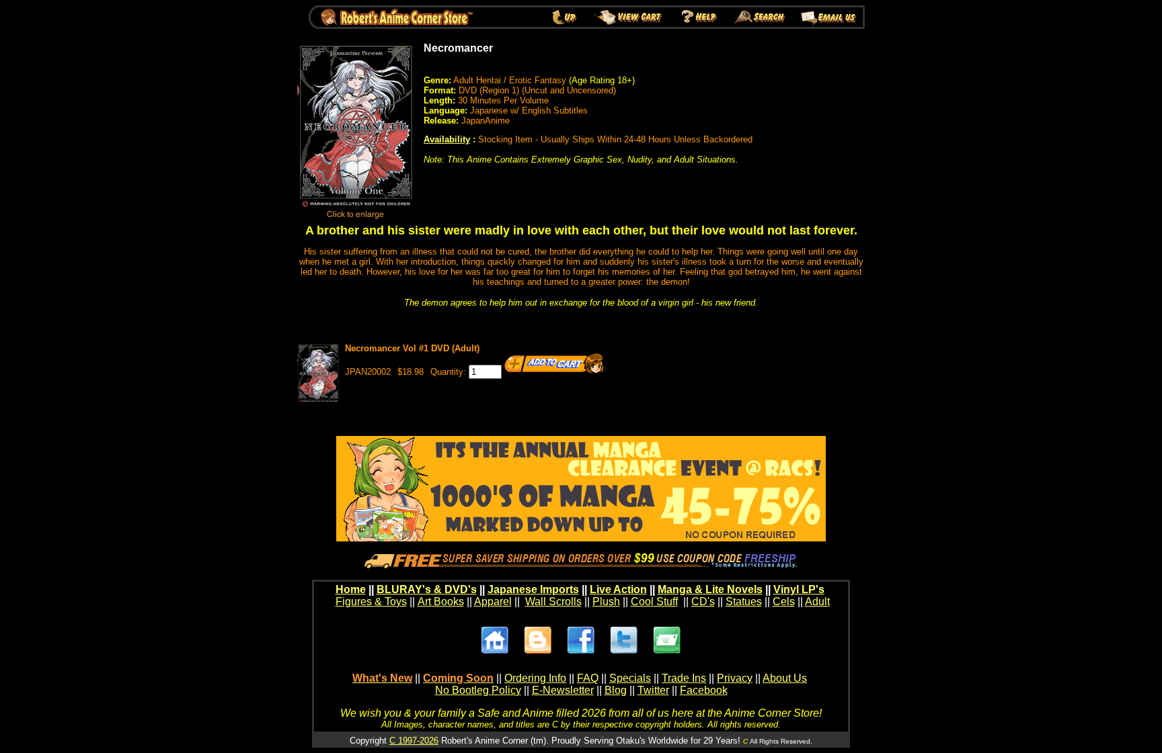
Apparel (493, 601)
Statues (744, 601)
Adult (817, 601)
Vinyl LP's (798, 589)
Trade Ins (684, 678)
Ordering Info (535, 678)
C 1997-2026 (413, 741)
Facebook (704, 690)
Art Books (441, 601)
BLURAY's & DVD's (427, 589)
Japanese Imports (533, 589)
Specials (630, 678)
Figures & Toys (371, 601)
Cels (784, 601)
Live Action (618, 589)
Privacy (734, 678)
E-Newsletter (563, 690)
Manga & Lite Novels (710, 589)
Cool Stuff (654, 601)
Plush (606, 601)
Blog (616, 690)
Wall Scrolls (553, 601)
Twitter (653, 690)
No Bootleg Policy (478, 690)
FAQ (587, 678)
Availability (447, 139)
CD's (703, 601)
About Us (785, 678)
